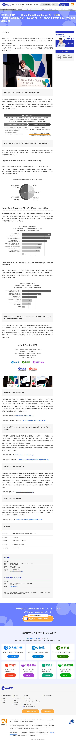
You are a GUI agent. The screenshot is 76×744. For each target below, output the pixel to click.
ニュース (16, 700)
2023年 (59, 57)
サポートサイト (27, 704)
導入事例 (36, 4)
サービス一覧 (27, 698)
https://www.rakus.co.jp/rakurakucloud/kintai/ (29, 520)
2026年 (59, 55)
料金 (31, 4)
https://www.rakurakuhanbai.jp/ (25, 492)
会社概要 (26, 696)
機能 (23, 4)
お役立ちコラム (17, 702)
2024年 (70, 55)
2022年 (65, 57)
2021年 (70, 57)
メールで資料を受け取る (46, 4)
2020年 (59, 59)
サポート (27, 4)
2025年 (65, 55)
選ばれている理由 (16, 4)
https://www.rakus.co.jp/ (16, 571)
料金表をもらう (55, 4)
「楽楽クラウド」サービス (33, 639)
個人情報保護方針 (48, 696)
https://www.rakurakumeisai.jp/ (25, 455)
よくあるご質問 (70, 1)
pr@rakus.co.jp (14, 586)
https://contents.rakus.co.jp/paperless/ (34, 420)
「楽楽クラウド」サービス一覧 (31, 700)
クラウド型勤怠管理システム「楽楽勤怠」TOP (8, 9)
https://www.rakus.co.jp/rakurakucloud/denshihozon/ (34, 460)
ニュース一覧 (20, 9)
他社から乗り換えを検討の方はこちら (64, 5)
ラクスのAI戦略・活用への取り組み (32, 702)
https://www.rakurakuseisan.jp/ (25, 416)
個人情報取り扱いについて (30, 706)
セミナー (64, 1)
